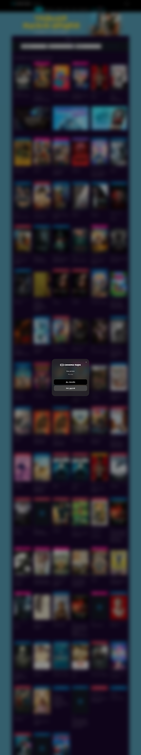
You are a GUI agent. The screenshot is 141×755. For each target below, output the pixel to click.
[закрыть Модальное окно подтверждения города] (86, 362)
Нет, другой (70, 388)
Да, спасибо (70, 382)
